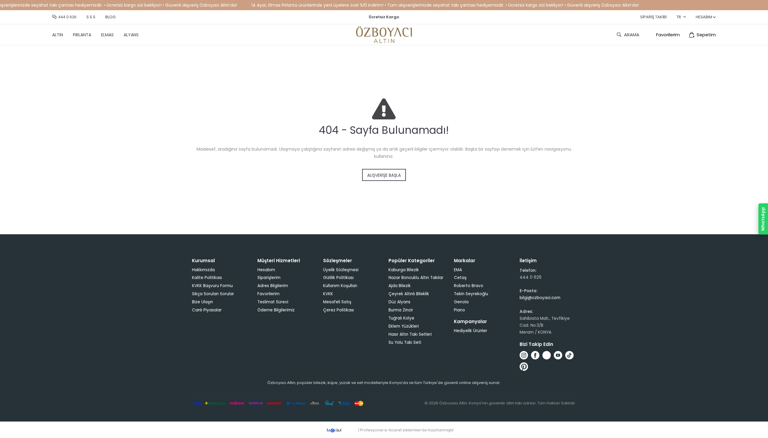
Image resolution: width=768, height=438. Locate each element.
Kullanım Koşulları (340, 286)
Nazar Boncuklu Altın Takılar (415, 277)
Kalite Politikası (207, 277)
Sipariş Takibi (653, 17)
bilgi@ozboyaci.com (540, 298)
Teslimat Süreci (272, 302)
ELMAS (107, 35)
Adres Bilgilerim (272, 286)
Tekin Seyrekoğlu (471, 294)
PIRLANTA (82, 35)
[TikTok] (569, 355)
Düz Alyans (399, 302)
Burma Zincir (400, 310)
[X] (546, 355)
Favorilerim (668, 34)
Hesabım (266, 270)
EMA (458, 270)
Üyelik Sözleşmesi (340, 270)
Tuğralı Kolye (401, 318)
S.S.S (90, 17)
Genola (461, 302)
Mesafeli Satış (337, 302)
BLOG (110, 17)
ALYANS (131, 35)
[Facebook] (535, 355)
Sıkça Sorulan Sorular (213, 294)
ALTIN (57, 35)
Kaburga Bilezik (403, 270)
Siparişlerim (268, 277)
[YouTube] (558, 355)
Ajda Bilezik (399, 286)
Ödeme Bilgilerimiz (276, 310)
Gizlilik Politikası (338, 277)
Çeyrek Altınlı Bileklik (408, 294)
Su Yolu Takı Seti (404, 342)
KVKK (328, 294)
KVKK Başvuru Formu (212, 286)
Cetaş (460, 277)
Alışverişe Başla (384, 175)
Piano (459, 310)
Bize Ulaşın (202, 302)
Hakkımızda (203, 270)
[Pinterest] (524, 366)
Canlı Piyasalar (207, 310)
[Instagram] (524, 355)
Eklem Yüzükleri (403, 326)
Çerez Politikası (338, 310)
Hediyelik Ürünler (470, 331)
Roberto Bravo (468, 286)
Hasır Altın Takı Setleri (410, 334)
